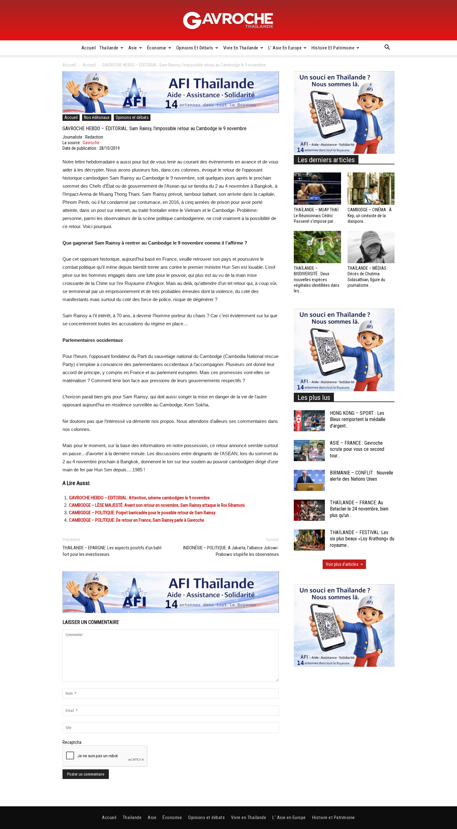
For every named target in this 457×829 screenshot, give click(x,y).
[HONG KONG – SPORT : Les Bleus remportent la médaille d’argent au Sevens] (309, 421)
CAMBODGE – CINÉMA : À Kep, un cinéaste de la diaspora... (370, 215)
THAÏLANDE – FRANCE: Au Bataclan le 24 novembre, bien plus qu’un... (359, 509)
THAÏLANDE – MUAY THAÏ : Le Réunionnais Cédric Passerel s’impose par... (317, 215)
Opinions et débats (194, 48)
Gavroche (91, 142)
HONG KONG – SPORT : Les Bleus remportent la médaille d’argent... (357, 419)
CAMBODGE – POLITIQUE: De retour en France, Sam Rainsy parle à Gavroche (136, 520)
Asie (132, 48)
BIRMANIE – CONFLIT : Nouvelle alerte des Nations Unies (361, 476)
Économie (156, 48)
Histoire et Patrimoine (333, 48)
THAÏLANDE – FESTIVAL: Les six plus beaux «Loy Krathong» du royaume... (362, 538)
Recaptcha (71, 742)
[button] (387, 48)
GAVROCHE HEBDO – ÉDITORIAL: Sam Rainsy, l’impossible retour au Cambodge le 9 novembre (154, 128)
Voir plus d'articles (342, 564)
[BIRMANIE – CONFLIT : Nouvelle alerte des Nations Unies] (309, 480)
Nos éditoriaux (96, 117)
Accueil (88, 48)
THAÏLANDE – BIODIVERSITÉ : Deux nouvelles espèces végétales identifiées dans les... (316, 279)
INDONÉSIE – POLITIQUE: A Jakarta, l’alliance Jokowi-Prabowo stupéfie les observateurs (231, 551)
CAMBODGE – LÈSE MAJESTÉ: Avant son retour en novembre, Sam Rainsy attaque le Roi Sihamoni (157, 505)
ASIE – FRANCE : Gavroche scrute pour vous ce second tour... (357, 449)
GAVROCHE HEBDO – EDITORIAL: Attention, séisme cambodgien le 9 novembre (139, 498)
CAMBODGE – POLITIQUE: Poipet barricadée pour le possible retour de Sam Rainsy (142, 512)
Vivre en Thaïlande (240, 48)
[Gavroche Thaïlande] (228, 20)
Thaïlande (108, 48)
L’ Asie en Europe (285, 48)
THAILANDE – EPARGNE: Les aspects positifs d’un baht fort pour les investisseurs (112, 551)
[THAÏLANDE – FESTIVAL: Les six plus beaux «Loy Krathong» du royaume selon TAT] (309, 540)
